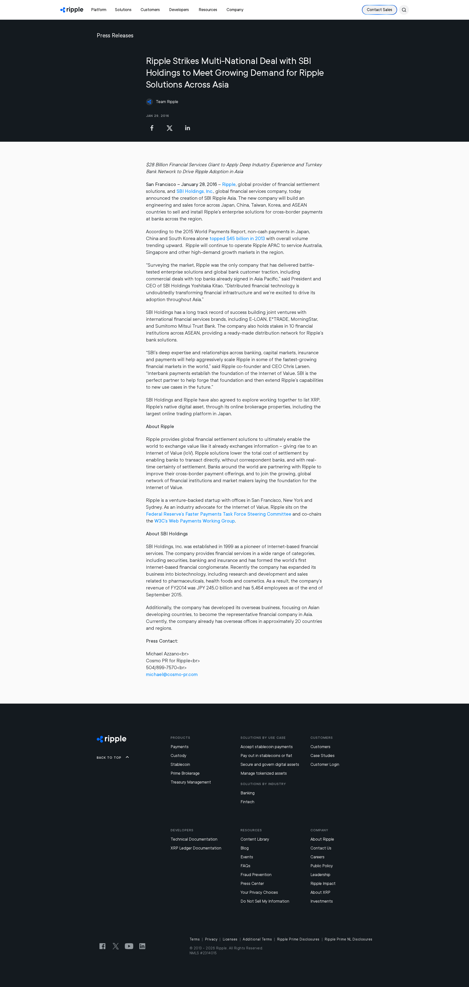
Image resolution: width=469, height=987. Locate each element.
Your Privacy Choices (259, 892)
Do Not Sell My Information (265, 901)
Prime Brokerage (185, 773)
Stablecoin (180, 764)
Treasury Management (191, 782)
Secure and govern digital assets (270, 764)
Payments (180, 746)
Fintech (247, 802)
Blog (245, 848)
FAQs (245, 866)
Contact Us (320, 848)
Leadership (320, 874)
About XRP (320, 892)
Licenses (230, 939)
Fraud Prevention (256, 874)
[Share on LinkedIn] (187, 128)
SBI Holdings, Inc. (195, 191)
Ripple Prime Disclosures (298, 939)
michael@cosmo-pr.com (172, 674)
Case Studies (322, 755)
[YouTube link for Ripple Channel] (129, 946)
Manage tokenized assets (264, 773)
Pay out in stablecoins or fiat (266, 755)
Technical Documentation (194, 839)
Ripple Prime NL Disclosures (348, 939)
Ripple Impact (323, 883)
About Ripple (322, 839)
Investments (321, 901)
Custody (178, 755)
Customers (320, 746)
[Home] (71, 10)
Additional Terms (257, 939)
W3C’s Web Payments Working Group (194, 521)
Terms (195, 939)
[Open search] (404, 10)
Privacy (211, 939)
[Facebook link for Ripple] (102, 946)
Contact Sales (379, 9)
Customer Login (324, 764)
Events (247, 857)
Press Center (252, 883)
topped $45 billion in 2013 (237, 238)
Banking (248, 793)
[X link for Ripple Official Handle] (115, 946)
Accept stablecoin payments (267, 746)
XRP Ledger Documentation (196, 848)
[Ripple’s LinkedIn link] (142, 946)
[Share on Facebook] (152, 128)
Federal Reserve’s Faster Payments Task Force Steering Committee (218, 514)
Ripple (229, 184)
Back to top (109, 757)
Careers (317, 857)
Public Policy (321, 866)
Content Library (255, 839)
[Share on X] (170, 128)
